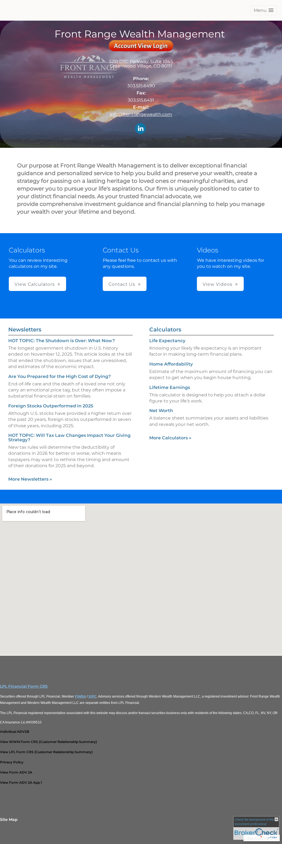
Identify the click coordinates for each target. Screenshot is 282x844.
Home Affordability (171, 364)
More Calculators (170, 437)
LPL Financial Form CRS (24, 686)
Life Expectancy (167, 340)
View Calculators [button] (35, 284)
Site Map (9, 819)
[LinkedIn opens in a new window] (140, 129)
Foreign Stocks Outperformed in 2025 (50, 406)
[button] (263, 10)
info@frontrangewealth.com (141, 114)
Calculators (165, 329)
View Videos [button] (217, 284)
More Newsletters (30, 479)
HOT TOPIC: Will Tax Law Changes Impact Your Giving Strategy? (69, 437)
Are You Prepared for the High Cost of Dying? (59, 376)
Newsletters (24, 329)
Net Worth (161, 410)
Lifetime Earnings (169, 387)
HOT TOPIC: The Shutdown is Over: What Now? (61, 340)
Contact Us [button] (122, 284)
